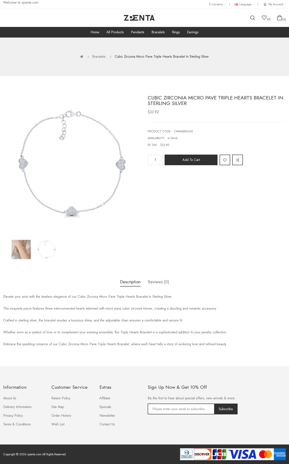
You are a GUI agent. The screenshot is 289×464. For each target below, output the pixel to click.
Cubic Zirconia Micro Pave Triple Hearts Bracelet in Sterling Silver (162, 56)
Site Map (57, 406)
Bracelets (99, 56)
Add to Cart (191, 159)
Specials (105, 406)
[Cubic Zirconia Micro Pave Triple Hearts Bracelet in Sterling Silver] (21, 249)
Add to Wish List (225, 160)
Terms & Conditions (17, 424)
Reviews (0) (158, 282)
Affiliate (104, 398)
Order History (61, 415)
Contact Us (107, 424)
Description (130, 282)
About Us (9, 398)
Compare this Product (237, 160)
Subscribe (226, 409)
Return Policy (60, 398)
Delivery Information (17, 406)
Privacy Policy (13, 415)
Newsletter (107, 415)
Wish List (57, 424)
